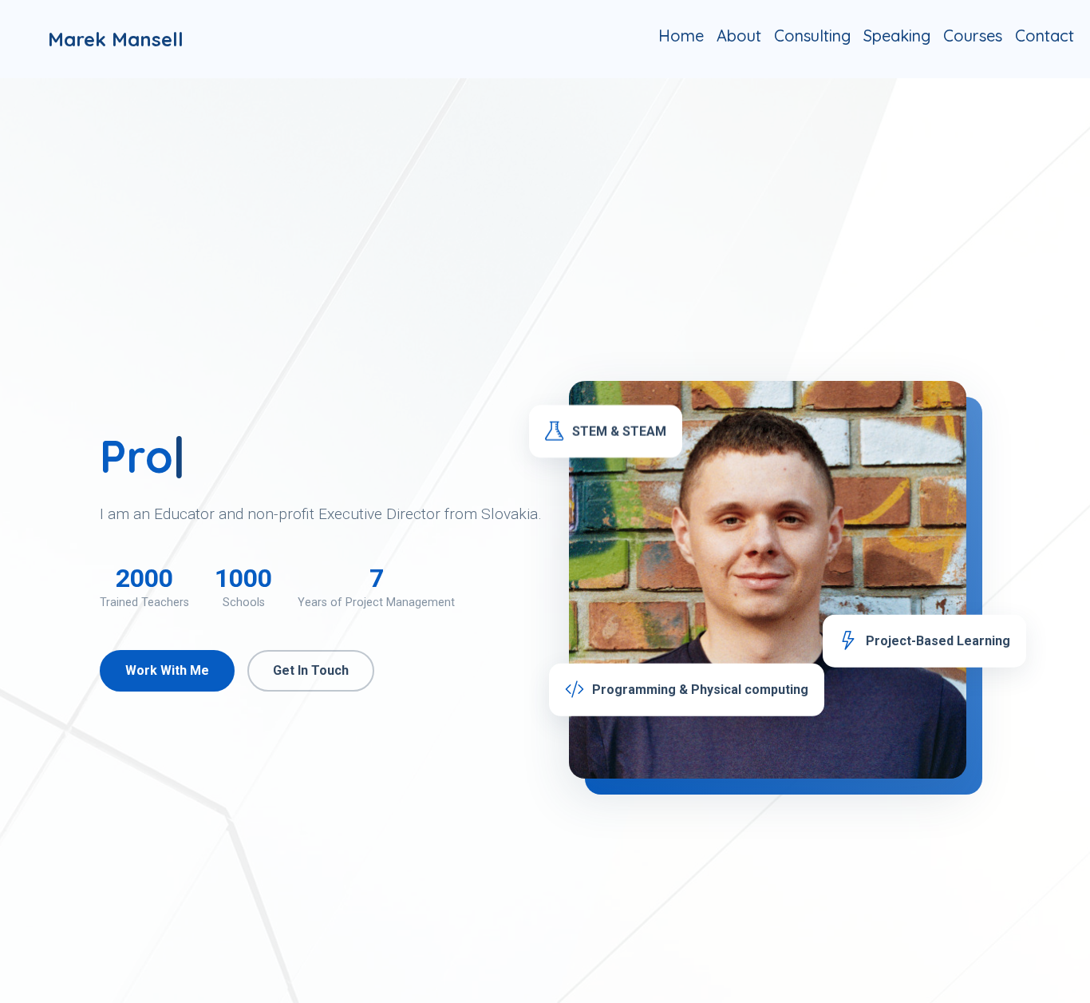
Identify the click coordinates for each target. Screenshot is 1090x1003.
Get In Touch (311, 670)
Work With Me (167, 670)
